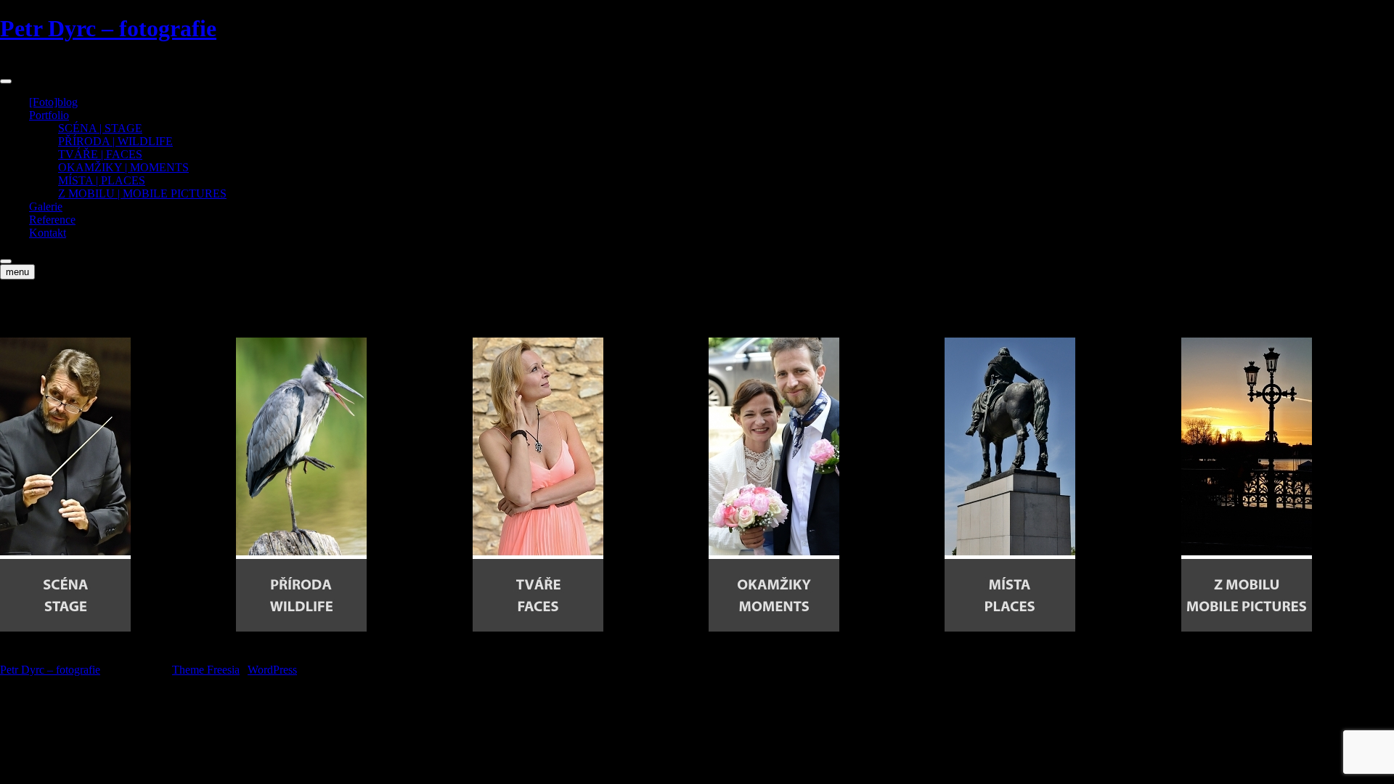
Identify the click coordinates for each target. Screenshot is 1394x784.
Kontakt (47, 232)
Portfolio (49, 115)
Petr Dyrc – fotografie (108, 28)
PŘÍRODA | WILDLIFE (115, 141)
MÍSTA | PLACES (101, 180)
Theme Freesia (206, 669)
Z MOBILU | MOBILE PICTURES (142, 193)
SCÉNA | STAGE (100, 128)
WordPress (272, 669)
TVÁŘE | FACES (100, 154)
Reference (52, 219)
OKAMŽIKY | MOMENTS (123, 167)
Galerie (45, 206)
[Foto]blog (53, 102)
